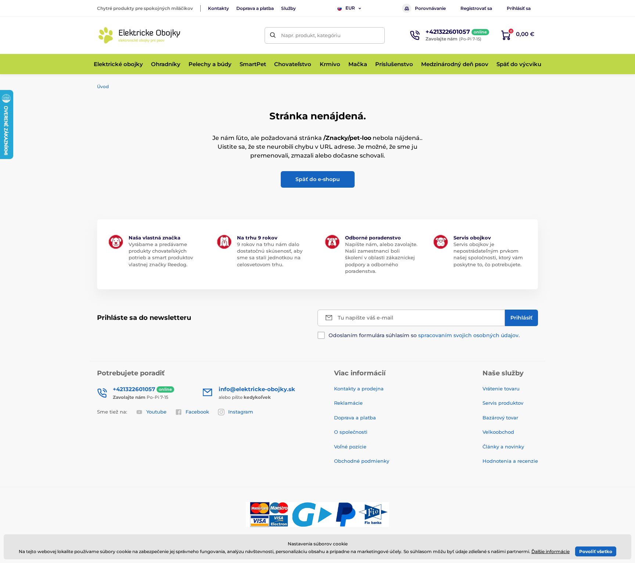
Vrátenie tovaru (501, 388)
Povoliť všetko (595, 551)
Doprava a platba (255, 8)
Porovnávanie (430, 8)
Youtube (156, 412)
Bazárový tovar (500, 418)
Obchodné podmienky (361, 461)
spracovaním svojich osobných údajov (468, 335)
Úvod (103, 86)
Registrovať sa (476, 8)
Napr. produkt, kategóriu (311, 35)
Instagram (240, 412)
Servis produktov (502, 403)
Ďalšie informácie (550, 551)
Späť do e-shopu (317, 179)
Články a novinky (503, 447)
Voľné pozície (350, 447)
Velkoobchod (498, 432)
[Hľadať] (273, 35)
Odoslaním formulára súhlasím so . (424, 335)
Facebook (197, 412)
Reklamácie (348, 403)
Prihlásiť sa (519, 8)
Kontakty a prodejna (359, 388)
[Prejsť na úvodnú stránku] (139, 35)
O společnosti (350, 432)
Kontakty (218, 8)
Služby (288, 8)
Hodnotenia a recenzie (510, 461)
